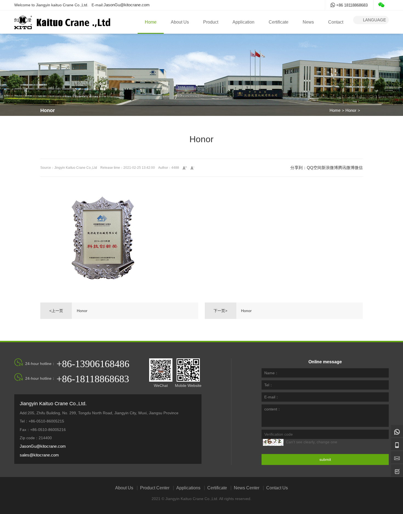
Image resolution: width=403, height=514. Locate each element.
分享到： (298, 167)
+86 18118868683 (351, 5)
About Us (180, 22)
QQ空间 (314, 167)
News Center (246, 488)
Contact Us (277, 488)
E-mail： (271, 397)
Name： (271, 373)
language (371, 20)
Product (210, 22)
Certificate (278, 22)
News (308, 22)
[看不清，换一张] (273, 442)
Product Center (154, 488)
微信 (358, 167)
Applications (188, 488)
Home (151, 22)
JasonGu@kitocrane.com (127, 4)
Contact (335, 22)
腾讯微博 (346, 167)
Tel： (268, 385)
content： (272, 409)
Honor (350, 110)
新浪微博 (330, 167)
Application (243, 22)
